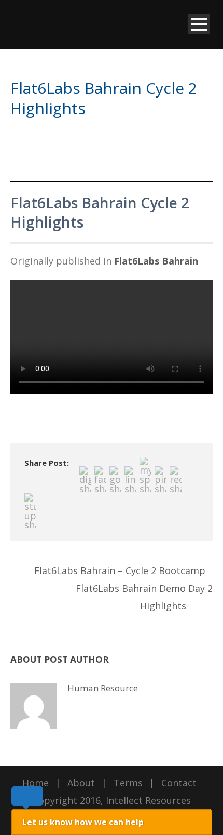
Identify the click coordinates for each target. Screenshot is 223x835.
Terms (128, 782)
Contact (179, 782)
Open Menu (199, 24)
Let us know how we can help (83, 822)
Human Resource (102, 688)
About (81, 782)
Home (35, 782)
